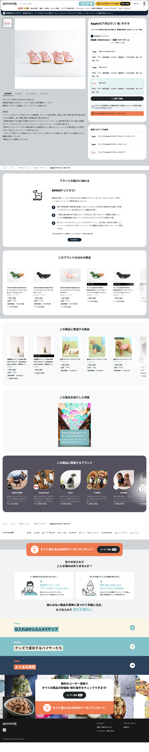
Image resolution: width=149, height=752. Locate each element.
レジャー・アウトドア (110, 8)
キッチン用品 (55, 8)
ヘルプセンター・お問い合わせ (105, 731)
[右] (141, 288)
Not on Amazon (58, 233)
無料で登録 (12, 298)
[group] (108, 549)
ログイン (137, 4)
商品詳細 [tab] (18, 93)
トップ (5, 168)
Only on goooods (88, 233)
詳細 (128, 40)
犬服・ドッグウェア (40, 168)
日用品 (46, 8)
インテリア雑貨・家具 (67, 8)
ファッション (80, 8)
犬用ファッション (24, 168)
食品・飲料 (34, 8)
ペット (87, 8)
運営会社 (126, 727)
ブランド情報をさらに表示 (118, 43)
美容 (41, 8)
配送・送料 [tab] (44, 93)
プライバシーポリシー (130, 723)
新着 (27, 8)
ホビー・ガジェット (125, 8)
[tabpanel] (44, 119)
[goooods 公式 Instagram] (4, 730)
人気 (21, 8)
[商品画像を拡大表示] (50, 53)
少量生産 (67, 233)
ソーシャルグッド (76, 233)
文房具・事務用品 (96, 8)
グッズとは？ (100, 723)
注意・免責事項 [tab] (31, 93)
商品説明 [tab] (7, 93)
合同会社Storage (103, 40)
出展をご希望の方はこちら (104, 727)
